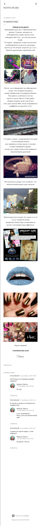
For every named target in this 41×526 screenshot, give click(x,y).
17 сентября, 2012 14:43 (28, 400)
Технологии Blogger (22, 516)
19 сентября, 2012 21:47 (27, 428)
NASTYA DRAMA (11, 7)
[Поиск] (36, 3)
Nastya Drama (22, 384)
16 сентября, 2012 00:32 (28, 376)
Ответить (13, 395)
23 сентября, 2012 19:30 (25, 438)
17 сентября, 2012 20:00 (25, 386)
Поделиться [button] (7, 365)
